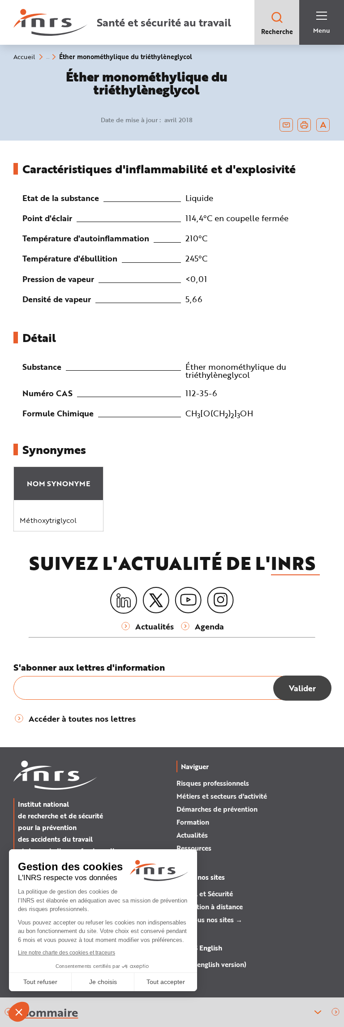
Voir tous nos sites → (209, 919)
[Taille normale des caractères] (323, 125)
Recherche (277, 31)
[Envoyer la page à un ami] (286, 125)
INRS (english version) (211, 964)
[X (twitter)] (155, 600)
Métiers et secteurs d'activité (221, 796)
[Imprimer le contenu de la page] (304, 124)
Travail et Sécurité (204, 894)
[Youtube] (188, 600)
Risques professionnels (212, 783)
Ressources (193, 848)
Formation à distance (209, 906)
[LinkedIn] (123, 600)
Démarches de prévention (217, 809)
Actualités (192, 835)
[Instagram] (220, 600)
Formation (192, 822)
